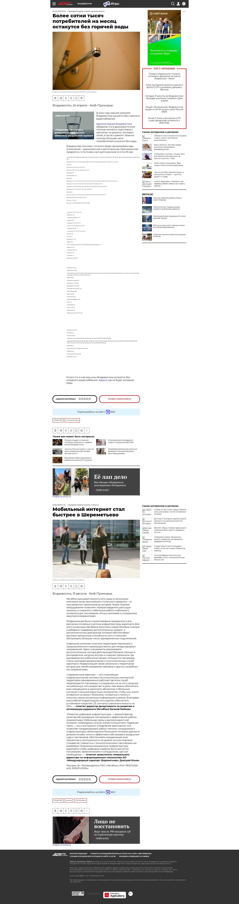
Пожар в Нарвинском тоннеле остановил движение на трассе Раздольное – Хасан (164, 76)
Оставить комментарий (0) (119, 399)
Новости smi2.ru (62, 496)
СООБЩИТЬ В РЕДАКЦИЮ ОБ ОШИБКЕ (134, 856)
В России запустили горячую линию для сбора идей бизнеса (169, 226)
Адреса (103, 380)
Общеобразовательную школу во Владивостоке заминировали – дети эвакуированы (122, 451)
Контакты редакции (78, 854)
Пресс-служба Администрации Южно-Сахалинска (74, 92)
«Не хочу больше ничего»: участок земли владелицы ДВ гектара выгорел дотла (79, 451)
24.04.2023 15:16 (59, 11)
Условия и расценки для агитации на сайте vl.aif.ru (93, 856)
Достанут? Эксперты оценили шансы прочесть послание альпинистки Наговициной (170, 521)
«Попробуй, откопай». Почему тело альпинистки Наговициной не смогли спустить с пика (169, 156)
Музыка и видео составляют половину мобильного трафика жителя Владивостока (78, 442)
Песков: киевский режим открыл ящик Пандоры (167, 199)
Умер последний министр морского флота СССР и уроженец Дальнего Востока (164, 87)
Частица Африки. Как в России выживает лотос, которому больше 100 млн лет (169, 557)
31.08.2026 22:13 (59, 505)
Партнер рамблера (93, 893)
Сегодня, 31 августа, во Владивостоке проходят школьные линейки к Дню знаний (164, 98)
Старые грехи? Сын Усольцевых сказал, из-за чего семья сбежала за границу (169, 548)
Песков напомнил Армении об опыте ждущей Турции (169, 217)
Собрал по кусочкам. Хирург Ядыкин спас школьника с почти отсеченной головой (170, 512)
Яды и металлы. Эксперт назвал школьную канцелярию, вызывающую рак (167, 147)
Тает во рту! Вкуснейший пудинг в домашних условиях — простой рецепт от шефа (169, 174)
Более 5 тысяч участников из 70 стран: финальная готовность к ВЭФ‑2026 (164, 120)
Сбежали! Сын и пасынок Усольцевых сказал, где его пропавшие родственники (170, 138)
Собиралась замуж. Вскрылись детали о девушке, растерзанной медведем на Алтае (168, 539)
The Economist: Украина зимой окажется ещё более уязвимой (166, 208)
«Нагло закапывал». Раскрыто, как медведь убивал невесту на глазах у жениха (169, 183)
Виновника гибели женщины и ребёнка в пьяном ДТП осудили (78, 459)
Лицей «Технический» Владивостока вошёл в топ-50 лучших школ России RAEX (164, 109)
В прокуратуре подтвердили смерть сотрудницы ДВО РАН (121, 441)
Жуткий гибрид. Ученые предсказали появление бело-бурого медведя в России (170, 530)
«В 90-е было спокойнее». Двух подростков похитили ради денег (168, 164)
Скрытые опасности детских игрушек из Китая (169, 235)
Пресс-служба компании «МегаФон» (69, 580)
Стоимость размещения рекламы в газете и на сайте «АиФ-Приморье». (121, 854)
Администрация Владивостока (114, 124)
